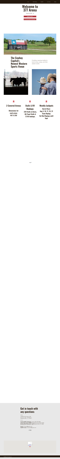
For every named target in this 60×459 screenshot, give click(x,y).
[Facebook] (29, 430)
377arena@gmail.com (27, 426)
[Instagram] (30, 430)
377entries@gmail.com (31, 427)
